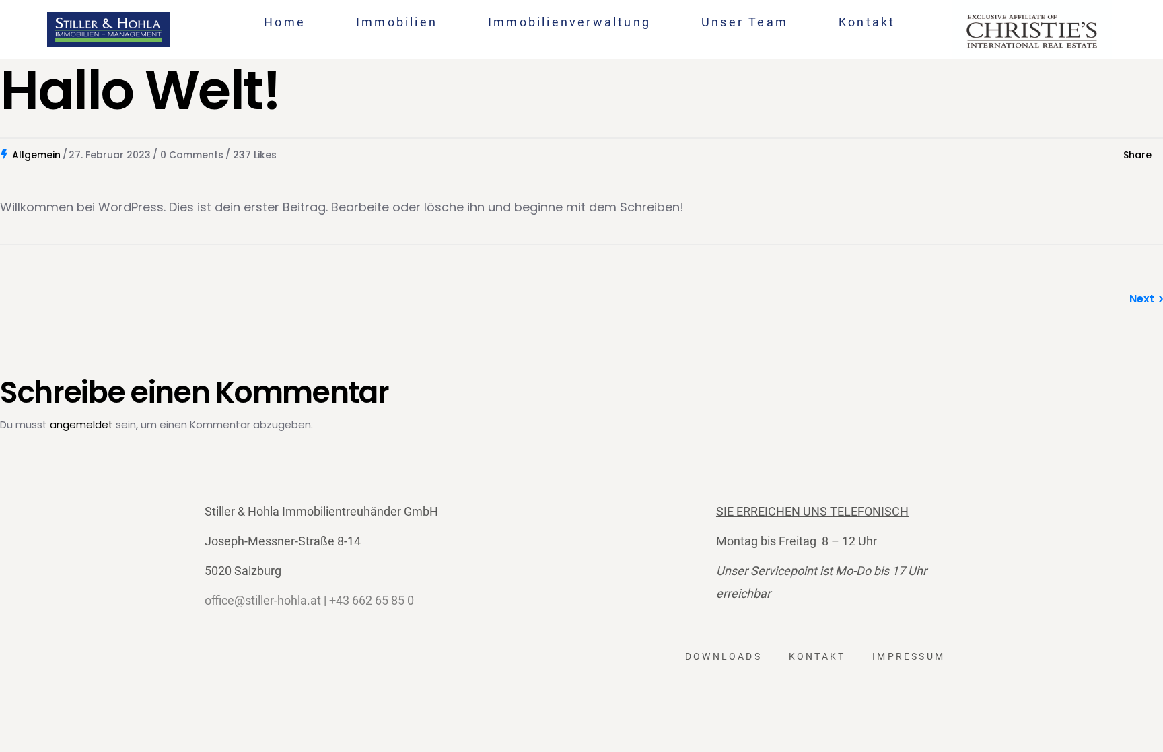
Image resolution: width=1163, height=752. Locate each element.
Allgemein (36, 155)
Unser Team (744, 22)
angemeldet (81, 424)
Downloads (723, 656)
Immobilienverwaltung (569, 22)
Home (285, 22)
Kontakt (867, 22)
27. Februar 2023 (110, 155)
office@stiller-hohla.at (263, 600)
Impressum (908, 656)
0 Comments (191, 155)
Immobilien (396, 22)
